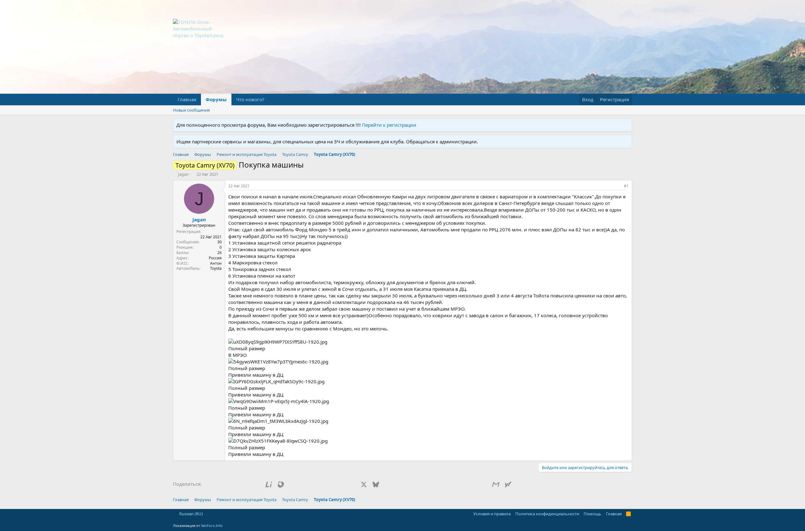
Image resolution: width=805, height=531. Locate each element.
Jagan (183, 174)
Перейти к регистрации (389, 125)
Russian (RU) (190, 514)
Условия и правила (492, 514)
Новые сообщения (191, 110)
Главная (187, 99)
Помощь (592, 514)
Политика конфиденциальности (547, 514)
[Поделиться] (617, 186)
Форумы (216, 99)
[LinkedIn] (387, 484)
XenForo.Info (212, 525)
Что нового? (250, 99)
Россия (215, 258)
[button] (269, 99)
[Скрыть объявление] (626, 125)
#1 (626, 186)
